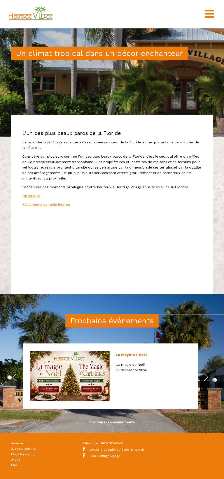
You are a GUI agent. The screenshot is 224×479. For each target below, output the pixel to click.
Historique (31, 196)
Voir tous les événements (112, 413)
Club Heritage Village (104, 456)
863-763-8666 (112, 443)
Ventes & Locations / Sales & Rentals (117, 449)
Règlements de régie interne (46, 204)
